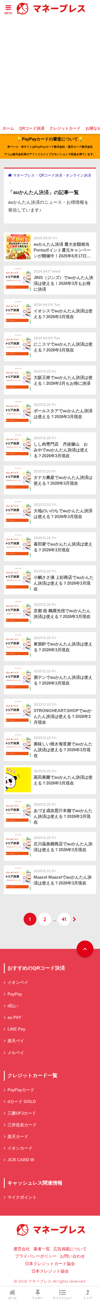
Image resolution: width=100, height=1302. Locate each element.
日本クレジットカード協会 (50, 1263)
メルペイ (16, 1052)
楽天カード (18, 1136)
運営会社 (21, 1249)
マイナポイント (22, 1197)
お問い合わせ (72, 1256)
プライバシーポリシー (36, 1256)
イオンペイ (18, 982)
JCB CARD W (21, 1160)
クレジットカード (65, 128)
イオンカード (20, 1148)
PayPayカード (21, 1090)
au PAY (14, 1017)
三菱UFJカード (22, 1113)
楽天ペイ (16, 1041)
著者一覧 (41, 1249)
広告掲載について (70, 1249)
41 (64, 919)
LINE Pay (16, 1029)
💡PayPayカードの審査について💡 (50, 146)
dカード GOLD (22, 1101)
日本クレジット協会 (50, 1271)
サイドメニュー (62, 1298)
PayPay (15, 994)
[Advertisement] (50, 70)
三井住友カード (22, 1125)
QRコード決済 (31, 128)
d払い (13, 1006)
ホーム (8, 128)
